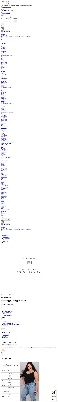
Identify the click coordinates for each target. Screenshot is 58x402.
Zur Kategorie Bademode (6, 87)
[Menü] (2, 15)
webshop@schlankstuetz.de (10, 344)
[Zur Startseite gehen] (9, 19)
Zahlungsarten (21, 36)
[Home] (29, 46)
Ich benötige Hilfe (6, 13)
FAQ (4, 336)
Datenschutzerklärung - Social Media (11, 324)
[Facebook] (4, 350)
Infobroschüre (6, 332)
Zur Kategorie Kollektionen (7, 112)
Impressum (5, 325)
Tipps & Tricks (6, 333)
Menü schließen (6, 31)
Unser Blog (6, 335)
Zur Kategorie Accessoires (7, 103)
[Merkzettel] (2, 38)
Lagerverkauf (6, 337)
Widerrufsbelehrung (7, 313)
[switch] (53, 399)
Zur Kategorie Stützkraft (6, 157)
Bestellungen (28, 36)
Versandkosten (25, 347)
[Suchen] (15, 21)
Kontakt (5, 310)
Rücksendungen (7, 312)
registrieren (5, 35)
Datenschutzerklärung (8, 323)
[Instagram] (2, 350)
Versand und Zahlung (8, 311)
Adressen (16, 36)
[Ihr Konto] (2, 29)
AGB (4, 322)
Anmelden (3, 34)
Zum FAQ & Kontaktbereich (7, 304)
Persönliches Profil (9, 36)
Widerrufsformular (7, 315)
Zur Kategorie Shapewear (6, 55)
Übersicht (3, 36)
